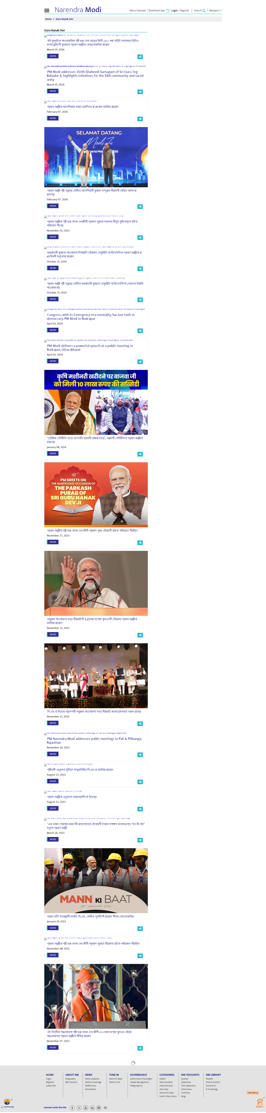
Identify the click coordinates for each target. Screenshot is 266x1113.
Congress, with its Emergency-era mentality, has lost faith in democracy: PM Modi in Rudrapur (91, 317)
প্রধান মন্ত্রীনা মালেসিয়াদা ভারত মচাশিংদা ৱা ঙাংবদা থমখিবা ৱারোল (82, 107)
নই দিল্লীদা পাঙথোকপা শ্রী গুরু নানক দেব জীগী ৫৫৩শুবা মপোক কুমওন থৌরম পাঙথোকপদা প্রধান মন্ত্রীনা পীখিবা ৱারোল (89, 1034)
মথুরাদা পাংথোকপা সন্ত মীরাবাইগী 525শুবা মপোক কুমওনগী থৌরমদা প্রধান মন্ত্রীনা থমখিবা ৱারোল (92, 621)
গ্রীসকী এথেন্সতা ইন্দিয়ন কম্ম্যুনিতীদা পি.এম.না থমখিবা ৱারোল (80, 770)
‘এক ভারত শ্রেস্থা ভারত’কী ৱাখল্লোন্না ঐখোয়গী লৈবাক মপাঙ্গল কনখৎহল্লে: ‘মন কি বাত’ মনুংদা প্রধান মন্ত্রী (95, 826)
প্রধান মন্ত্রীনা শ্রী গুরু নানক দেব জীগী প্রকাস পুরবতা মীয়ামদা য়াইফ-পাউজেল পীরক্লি (93, 944)
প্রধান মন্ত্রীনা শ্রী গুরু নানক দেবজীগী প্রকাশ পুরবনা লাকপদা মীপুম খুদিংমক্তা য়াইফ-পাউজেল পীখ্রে (93, 223)
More (53, 56)
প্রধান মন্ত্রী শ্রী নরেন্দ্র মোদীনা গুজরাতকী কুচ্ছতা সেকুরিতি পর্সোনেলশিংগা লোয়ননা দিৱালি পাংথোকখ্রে (95, 285)
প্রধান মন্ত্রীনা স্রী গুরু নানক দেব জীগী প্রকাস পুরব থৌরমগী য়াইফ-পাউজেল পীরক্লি (92, 531)
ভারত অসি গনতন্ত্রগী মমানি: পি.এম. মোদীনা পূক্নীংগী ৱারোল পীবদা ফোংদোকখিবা (90, 916)
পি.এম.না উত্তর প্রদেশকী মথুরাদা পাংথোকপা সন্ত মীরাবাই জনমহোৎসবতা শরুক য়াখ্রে (94, 712)
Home (48, 19)
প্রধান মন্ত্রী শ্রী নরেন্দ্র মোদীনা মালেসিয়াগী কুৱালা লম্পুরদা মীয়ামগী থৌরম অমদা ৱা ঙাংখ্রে (91, 192)
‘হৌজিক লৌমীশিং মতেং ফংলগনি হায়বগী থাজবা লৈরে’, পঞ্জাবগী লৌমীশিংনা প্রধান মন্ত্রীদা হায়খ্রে (95, 440)
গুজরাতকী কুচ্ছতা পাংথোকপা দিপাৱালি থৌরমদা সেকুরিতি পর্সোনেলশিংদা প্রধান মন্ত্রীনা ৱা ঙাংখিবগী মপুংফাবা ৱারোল (94, 254)
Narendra (78, 10)
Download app (9, 1106)
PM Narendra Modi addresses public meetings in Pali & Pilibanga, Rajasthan (94, 741)
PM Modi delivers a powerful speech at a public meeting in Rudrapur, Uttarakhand (90, 348)
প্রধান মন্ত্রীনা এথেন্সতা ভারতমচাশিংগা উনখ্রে (72, 797)
